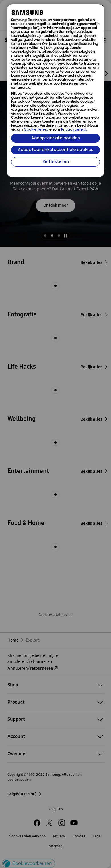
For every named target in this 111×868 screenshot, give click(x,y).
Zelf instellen (55, 162)
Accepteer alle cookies (55, 138)
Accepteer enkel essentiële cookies (55, 150)
